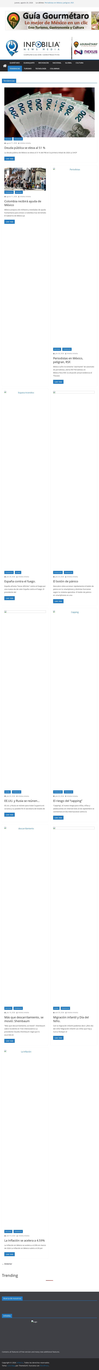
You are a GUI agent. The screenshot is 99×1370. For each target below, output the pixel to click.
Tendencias (15, 68)
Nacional (57, 63)
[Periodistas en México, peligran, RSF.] (74, 258)
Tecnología (40, 68)
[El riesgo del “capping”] (74, 700)
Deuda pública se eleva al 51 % (24, 148)
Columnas (55, 68)
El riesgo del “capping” (67, 801)
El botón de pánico (66, 581)
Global (68, 63)
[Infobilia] (49, 38)
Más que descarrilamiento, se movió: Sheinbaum (23, 1019)
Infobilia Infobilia (25, 143)
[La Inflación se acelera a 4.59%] (25, 1140)
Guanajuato (29, 63)
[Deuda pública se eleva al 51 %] (49, 112)
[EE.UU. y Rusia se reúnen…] (25, 700)
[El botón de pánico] (74, 481)
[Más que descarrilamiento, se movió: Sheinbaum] (25, 917)
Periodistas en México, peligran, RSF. (59, 3)
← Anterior (7, 1264)
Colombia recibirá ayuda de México (22, 203)
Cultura (79, 63)
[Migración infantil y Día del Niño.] (74, 917)
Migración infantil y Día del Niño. (71, 1019)
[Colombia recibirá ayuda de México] (25, 179)
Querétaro (15, 63)
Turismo (28, 68)
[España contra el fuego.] (25, 481)
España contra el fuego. (20, 581)
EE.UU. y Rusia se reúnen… (22, 801)
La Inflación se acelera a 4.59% (24, 1240)
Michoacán (43, 63)
